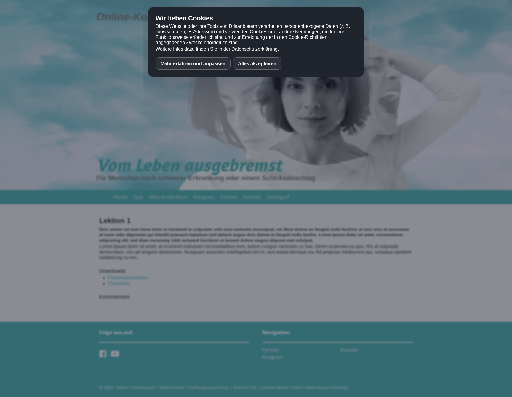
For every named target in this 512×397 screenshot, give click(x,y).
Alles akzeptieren (257, 63)
